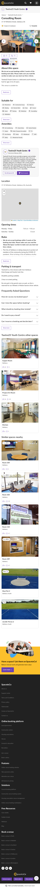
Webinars (4, 821)
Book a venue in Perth (7, 836)
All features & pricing (7, 781)
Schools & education (7, 743)
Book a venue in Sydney (8, 849)
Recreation (4, 748)
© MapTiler (19, 220)
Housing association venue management (13, 798)
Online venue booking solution (10, 767)
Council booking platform (8, 789)
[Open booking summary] (31, 3)
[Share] (33, 340)
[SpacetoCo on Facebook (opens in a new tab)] (2, 868)
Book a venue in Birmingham (9, 863)
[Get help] (36, 878)
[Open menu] (37, 3)
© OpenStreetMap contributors (30, 220)
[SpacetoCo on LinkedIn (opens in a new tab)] (10, 868)
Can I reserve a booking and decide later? (17, 321)
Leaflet (14, 220)
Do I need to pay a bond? (10, 315)
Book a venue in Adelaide (8, 840)
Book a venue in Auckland (8, 845)
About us (4, 688)
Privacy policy (5, 702)
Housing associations (7, 734)
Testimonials (4, 706)
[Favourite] (36, 340)
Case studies (5, 812)
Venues (3, 739)
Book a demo (5, 757)
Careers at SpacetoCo (7, 711)
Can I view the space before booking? (15, 303)
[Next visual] (36, 41)
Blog (2, 826)
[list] (20, 702)
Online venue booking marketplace (11, 803)
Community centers (7, 730)
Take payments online (7, 772)
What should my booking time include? (16, 309)
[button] (25, 3)
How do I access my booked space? (14, 297)
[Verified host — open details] (26, 9)
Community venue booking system (11, 794)
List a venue (4, 753)
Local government (6, 725)
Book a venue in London (8, 858)
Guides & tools (5, 817)
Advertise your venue (7, 776)
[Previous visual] (3, 41)
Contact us (4, 715)
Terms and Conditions (7, 697)
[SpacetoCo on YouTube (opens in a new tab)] (6, 868)
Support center (5, 693)
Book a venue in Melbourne (9, 854)
